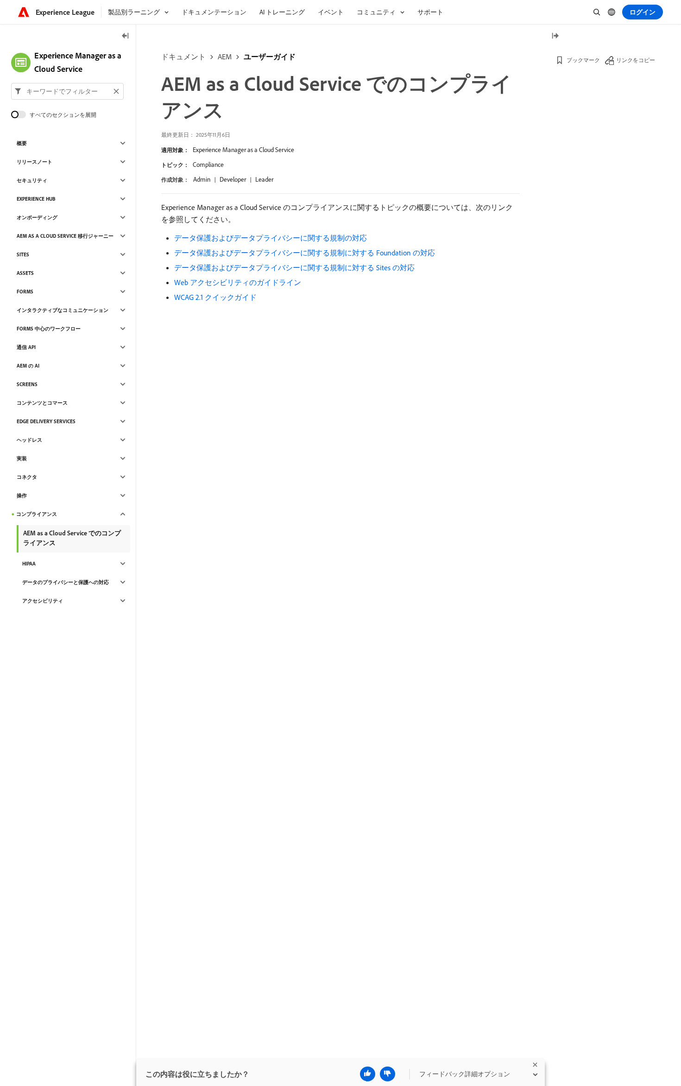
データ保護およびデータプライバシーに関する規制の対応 (270, 237)
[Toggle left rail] (125, 36)
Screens (27, 384)
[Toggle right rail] (555, 36)
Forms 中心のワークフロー (49, 328)
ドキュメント (183, 56)
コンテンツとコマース (42, 403)
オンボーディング (37, 217)
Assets (25, 273)
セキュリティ (32, 180)
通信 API (26, 347)
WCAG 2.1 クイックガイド (215, 297)
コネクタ (27, 477)
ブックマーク (583, 60)
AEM (225, 56)
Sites (23, 254)
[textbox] (67, 91)
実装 (22, 458)
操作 (22, 495)
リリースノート (34, 162)
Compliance (208, 164)
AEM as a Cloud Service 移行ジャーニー (65, 236)
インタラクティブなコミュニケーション (62, 310)
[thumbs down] (387, 1074)
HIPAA (29, 563)
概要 (22, 143)
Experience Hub (36, 199)
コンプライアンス (36, 514)
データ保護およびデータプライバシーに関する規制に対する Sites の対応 (294, 267)
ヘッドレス (29, 440)
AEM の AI (28, 365)
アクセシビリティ (42, 600)
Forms (25, 291)
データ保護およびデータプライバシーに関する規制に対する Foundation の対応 (304, 252)
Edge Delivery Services (46, 421)
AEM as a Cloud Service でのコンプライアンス (72, 538)
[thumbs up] (367, 1074)
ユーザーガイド (270, 56)
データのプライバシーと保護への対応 (65, 582)
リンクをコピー (635, 60)
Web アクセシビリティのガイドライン (237, 282)
